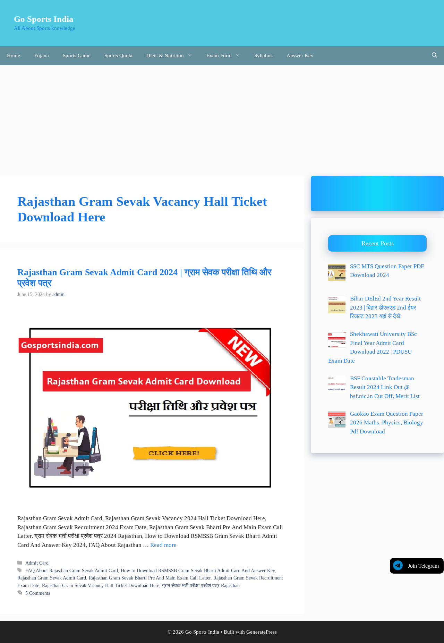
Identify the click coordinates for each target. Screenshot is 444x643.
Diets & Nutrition (165, 55)
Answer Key (300, 55)
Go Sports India (44, 19)
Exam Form (219, 55)
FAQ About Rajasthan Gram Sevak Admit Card (71, 570)
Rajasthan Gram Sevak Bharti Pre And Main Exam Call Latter (150, 578)
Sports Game (77, 55)
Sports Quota (118, 55)
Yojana (41, 55)
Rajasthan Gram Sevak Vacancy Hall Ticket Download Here (100, 585)
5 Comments (37, 593)
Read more (163, 545)
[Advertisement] (222, 117)
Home (13, 55)
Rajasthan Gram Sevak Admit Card (51, 578)
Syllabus (263, 55)
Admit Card (37, 563)
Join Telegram (423, 566)
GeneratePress (261, 632)
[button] (434, 55)
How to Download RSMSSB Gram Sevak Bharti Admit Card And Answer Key (198, 570)
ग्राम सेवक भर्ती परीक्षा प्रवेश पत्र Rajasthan (201, 585)
